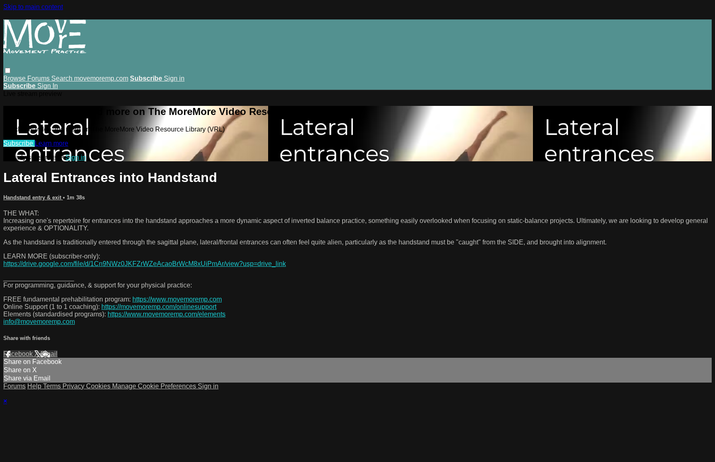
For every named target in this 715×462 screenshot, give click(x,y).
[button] (7, 70)
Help (35, 386)
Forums (39, 78)
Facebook (18, 353)
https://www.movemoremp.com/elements (167, 314)
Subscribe (19, 143)
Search (62, 78)
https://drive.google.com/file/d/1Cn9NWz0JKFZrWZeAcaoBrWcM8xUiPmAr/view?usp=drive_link (144, 263)
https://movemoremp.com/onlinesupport (158, 306)
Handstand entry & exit (33, 197)
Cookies (99, 386)
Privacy (74, 386)
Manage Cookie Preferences (155, 386)
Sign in (174, 78)
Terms (52, 386)
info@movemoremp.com (39, 321)
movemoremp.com (101, 78)
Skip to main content (33, 6)
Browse (15, 78)
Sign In (47, 85)
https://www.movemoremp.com (177, 299)
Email (49, 353)
